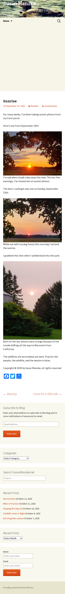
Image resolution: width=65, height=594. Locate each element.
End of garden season (13, 518)
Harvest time (9, 498)
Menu (6, 20)
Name (6, 551)
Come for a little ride (47, 394)
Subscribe (12, 433)
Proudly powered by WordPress (18, 587)
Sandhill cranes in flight (14, 513)
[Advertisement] (32, 58)
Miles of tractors (11, 503)
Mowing (10, 394)
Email (5, 561)
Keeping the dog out (13, 508)
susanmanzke (50, 106)
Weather (34, 106)
